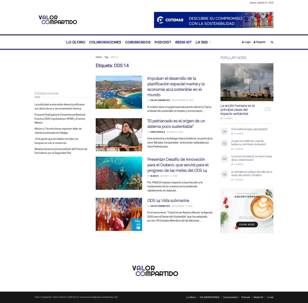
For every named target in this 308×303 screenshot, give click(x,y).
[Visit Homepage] (57, 20)
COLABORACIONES (105, 42)
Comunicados (138, 42)
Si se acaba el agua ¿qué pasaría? (249, 129)
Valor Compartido (160, 100)
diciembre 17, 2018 (183, 206)
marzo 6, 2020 (175, 132)
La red (202, 42)
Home (99, 57)
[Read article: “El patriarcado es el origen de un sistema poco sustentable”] (119, 134)
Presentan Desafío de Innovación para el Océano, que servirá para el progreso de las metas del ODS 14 (177, 165)
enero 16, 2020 (169, 176)
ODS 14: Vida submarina (168, 200)
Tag (106, 57)
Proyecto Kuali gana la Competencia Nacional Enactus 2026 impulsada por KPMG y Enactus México (60, 118)
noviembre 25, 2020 (183, 100)
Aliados (154, 176)
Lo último (75, 42)
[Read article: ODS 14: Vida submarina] (119, 214)
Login (247, 42)
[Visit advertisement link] (213, 20)
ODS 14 (114, 57)
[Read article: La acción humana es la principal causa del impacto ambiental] (247, 82)
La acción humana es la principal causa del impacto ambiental (237, 110)
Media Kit (183, 42)
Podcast (163, 42)
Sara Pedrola (157, 132)
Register (261, 42)
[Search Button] (272, 42)
